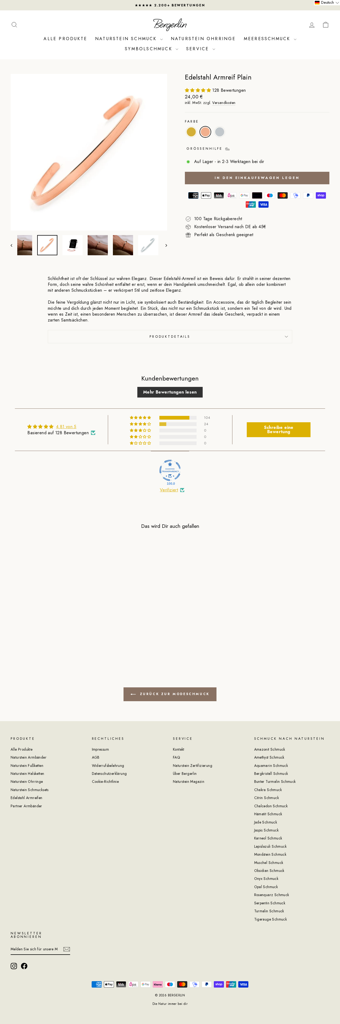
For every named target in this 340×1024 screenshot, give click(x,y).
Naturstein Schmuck (127, 39)
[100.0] (170, 470)
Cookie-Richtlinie (105, 781)
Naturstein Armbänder (28, 757)
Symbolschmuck (149, 49)
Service (198, 49)
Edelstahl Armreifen (26, 797)
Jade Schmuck (265, 822)
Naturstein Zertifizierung (192, 765)
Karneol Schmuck (268, 838)
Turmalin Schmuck (269, 911)
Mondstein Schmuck (270, 854)
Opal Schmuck (266, 886)
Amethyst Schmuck (269, 757)
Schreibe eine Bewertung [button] (279, 429)
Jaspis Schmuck (266, 830)
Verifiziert (169, 490)
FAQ (176, 757)
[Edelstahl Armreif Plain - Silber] (55, 635)
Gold (191, 132)
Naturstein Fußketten (27, 765)
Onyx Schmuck (266, 878)
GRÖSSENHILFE (205, 148)
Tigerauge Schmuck (270, 919)
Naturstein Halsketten (27, 773)
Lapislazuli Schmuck (270, 846)
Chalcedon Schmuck (271, 806)
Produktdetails (170, 336)
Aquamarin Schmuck (271, 765)
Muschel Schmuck (268, 862)
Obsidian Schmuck (269, 870)
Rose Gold (205, 132)
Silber (219, 132)
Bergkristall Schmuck (271, 773)
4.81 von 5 (66, 427)
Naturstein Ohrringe (203, 39)
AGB (96, 757)
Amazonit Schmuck (269, 749)
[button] (198, 90)
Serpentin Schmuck (270, 903)
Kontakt (178, 749)
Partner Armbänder (26, 806)
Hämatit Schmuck (268, 814)
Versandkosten (223, 102)
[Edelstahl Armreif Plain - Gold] (41, 635)
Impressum (100, 749)
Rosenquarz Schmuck (271, 894)
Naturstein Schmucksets (30, 789)
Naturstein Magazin (188, 781)
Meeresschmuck (268, 39)
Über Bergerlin (185, 773)
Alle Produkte (65, 39)
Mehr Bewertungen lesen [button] (170, 392)
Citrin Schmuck (266, 797)
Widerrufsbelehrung (108, 765)
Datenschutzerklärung (109, 773)
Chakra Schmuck (268, 789)
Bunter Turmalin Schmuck (275, 781)
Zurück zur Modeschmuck (174, 694)
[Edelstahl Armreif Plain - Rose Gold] (48, 635)
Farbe (192, 121)
